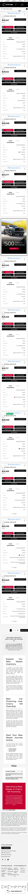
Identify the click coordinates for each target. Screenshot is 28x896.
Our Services (10, 871)
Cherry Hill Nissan (2, 886)
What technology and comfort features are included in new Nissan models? (14, 778)
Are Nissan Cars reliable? (10, 771)
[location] (24, 0)
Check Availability (14, 32)
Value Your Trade (8, 29)
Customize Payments (20, 27)
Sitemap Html (15, 887)
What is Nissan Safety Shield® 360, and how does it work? (14, 774)
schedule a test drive (17, 797)
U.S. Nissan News (11, 810)
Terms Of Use (9, 886)
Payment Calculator (12, 749)
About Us (23, 865)
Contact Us (7, 848)
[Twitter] (5, 859)
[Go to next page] (15, 630)
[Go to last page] (17, 630)
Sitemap (12, 886)
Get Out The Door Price (21, 19)
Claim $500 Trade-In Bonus (20, 29)
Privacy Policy (5, 887)
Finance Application (12, 748)
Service (10, 865)
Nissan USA (23, 887)
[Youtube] (8, 859)
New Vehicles (4, 868)
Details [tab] (10, 37)
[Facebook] (2, 859)
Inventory (4, 865)
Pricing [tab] (17, 37)
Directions (22, 872)
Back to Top (24, 630)
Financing (17, 865)
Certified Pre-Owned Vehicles (4, 875)
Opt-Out (25, 887)
